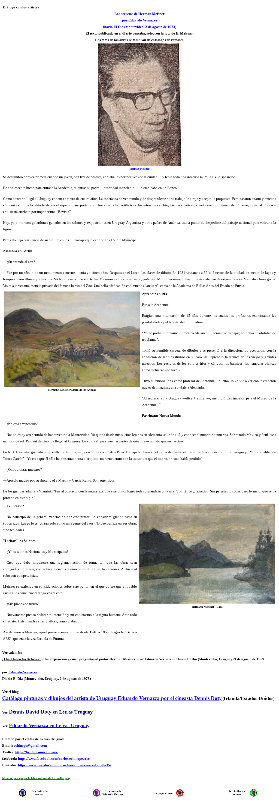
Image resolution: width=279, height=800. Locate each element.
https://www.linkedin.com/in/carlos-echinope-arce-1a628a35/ (64, 765)
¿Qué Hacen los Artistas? (21, 659)
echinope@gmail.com (30, 745)
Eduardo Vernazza (142, 20)
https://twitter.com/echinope (36, 752)
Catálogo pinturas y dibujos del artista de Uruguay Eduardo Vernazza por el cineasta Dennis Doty (112, 698)
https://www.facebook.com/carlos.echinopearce (54, 758)
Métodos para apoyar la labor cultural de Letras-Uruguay (36, 778)
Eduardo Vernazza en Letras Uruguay (49, 725)
